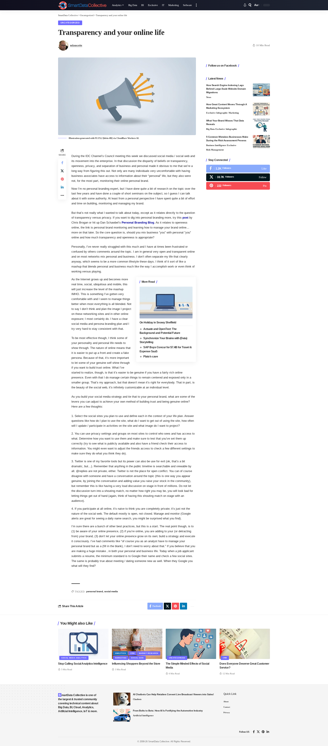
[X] (238, 177)
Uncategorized (70, 23)
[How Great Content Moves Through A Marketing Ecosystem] (261, 109)
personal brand (94, 591)
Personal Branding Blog (138, 222)
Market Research (148, 653)
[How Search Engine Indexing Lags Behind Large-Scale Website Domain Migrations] (261, 89)
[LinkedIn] (268, 731)
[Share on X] (62, 171)
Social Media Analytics (73, 658)
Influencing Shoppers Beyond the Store (136, 663)
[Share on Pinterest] (62, 179)
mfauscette (76, 45)
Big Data (210, 129)
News (208, 97)
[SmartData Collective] (82, 5)
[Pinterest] (238, 186)
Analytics (120, 653)
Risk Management (215, 150)
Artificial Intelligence (143, 715)
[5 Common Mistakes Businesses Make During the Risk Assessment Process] (261, 141)
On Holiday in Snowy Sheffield (158, 322)
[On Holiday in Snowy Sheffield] (166, 302)
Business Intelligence (216, 145)
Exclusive (211, 113)
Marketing (234, 113)
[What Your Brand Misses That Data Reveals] (261, 125)
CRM (132, 653)
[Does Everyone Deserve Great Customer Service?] (245, 644)
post (185, 217)
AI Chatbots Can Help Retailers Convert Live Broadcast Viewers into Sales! (173, 694)
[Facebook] (238, 169)
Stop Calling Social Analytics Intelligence (82, 663)
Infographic (222, 113)
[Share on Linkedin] (62, 187)
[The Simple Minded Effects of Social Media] (191, 644)
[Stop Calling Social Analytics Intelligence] (83, 644)
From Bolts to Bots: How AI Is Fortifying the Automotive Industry (168, 710)
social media (111, 591)
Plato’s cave (150, 356)
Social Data (137, 658)
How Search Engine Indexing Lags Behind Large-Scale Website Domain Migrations (226, 89)
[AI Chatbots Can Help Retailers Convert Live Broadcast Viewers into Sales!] (121, 699)
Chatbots (137, 699)
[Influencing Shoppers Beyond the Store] (137, 644)
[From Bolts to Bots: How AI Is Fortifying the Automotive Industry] (121, 715)
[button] (196, 5)
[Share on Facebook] (62, 163)
